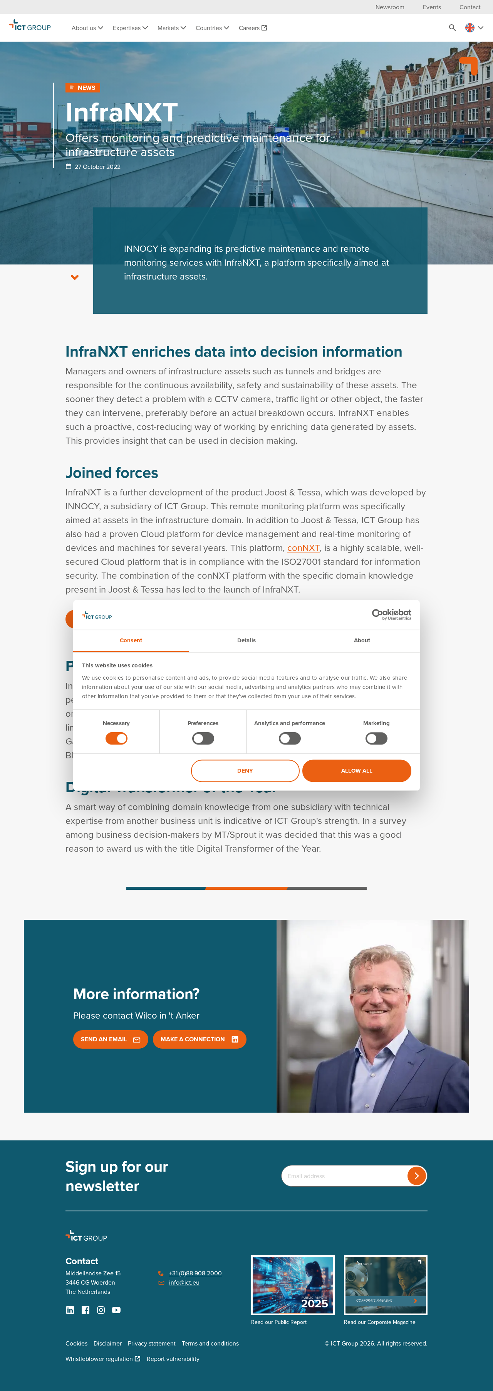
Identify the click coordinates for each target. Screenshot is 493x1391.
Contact (470, 7)
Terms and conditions (210, 1343)
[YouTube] (116, 1310)
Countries (209, 28)
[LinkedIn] (70, 1310)
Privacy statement (152, 1343)
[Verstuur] (416, 1176)
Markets (169, 28)
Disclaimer (108, 1343)
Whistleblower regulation (99, 1358)
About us (84, 28)
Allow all (356, 770)
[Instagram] (101, 1310)
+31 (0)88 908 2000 (195, 1273)
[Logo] (30, 27)
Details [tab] (246, 640)
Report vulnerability (173, 1358)
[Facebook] (85, 1310)
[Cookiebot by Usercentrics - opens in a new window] (377, 615)
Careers (249, 28)
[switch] (203, 739)
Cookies (76, 1343)
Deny (245, 770)
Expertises (127, 28)
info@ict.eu (184, 1282)
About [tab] (362, 640)
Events (432, 7)
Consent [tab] (131, 640)
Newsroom (390, 7)
